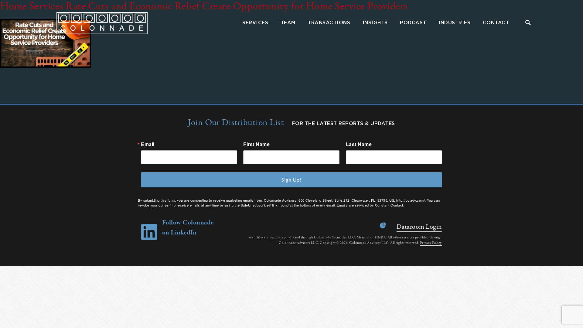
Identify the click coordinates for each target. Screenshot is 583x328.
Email (148, 144)
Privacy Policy (431, 243)
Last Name (359, 144)
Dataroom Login (419, 226)
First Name (256, 144)
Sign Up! (291, 180)
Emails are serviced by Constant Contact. (370, 205)
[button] (528, 23)
